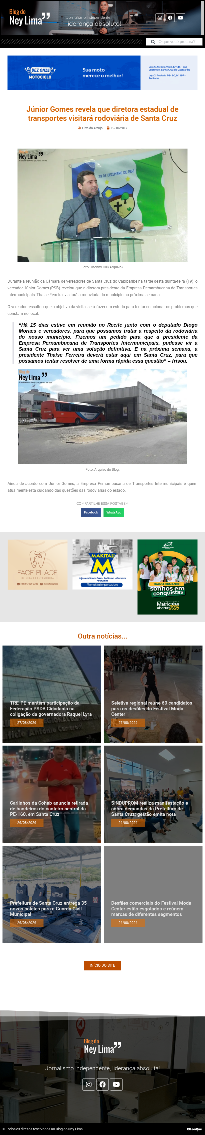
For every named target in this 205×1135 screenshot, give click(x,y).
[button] (91, 512)
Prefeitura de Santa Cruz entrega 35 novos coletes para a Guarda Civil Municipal (48, 908)
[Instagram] (160, 17)
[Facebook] (170, 17)
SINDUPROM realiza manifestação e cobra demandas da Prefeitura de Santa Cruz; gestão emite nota (149, 808)
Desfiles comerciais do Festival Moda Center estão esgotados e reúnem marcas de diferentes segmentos (151, 908)
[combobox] (174, 42)
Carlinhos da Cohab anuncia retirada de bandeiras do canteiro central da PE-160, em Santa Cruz (49, 808)
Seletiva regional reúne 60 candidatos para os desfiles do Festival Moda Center (151, 708)
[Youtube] (180, 17)
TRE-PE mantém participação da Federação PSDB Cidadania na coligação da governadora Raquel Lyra (51, 708)
